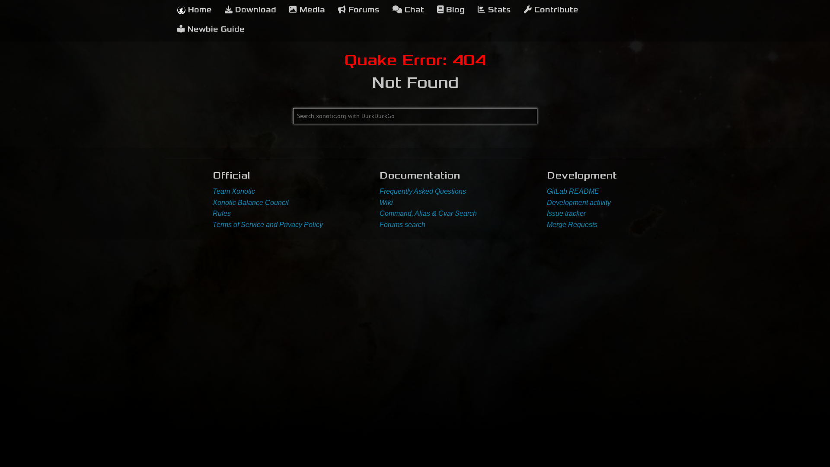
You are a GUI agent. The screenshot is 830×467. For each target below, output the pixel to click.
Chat (413, 9)
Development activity (579, 202)
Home (198, 9)
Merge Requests (572, 224)
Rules (222, 213)
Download (254, 9)
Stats (498, 9)
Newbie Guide (215, 29)
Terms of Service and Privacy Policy (268, 224)
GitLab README (573, 191)
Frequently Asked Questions (423, 191)
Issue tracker (566, 213)
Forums (363, 9)
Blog (454, 9)
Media (311, 9)
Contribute (555, 9)
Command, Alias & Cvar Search (428, 213)
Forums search (402, 224)
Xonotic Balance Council (251, 202)
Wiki (386, 202)
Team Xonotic (234, 191)
